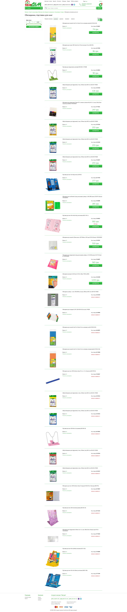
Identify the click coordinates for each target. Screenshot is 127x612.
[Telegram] (74, 4)
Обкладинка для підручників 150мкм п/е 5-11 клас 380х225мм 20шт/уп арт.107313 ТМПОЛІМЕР (80, 530)
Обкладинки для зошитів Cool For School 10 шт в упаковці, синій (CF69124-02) (79, 327)
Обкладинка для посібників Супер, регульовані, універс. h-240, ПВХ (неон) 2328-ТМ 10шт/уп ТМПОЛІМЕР (82, 197)
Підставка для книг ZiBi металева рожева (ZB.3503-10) (74, 507)
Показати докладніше (67, 28)
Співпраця (64, 1)
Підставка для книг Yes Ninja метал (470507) (72, 174)
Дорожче (61, 18)
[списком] (101, 20)
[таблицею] (98, 20)
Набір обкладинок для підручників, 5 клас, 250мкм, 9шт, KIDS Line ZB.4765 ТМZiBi (80, 121)
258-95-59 (48, 4)
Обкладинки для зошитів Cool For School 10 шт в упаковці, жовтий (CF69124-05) (80, 23)
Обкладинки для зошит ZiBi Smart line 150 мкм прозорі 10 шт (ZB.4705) (78, 45)
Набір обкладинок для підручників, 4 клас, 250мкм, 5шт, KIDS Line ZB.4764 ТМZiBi (80, 410)
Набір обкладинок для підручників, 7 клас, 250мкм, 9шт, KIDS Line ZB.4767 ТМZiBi (80, 84)
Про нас (39, 597)
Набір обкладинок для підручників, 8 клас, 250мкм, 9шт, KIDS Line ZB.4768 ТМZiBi (80, 156)
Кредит (68, 1)
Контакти (59, 1)
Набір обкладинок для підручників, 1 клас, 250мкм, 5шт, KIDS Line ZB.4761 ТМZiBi (80, 393)
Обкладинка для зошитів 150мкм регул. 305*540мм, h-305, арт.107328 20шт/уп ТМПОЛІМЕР (82, 237)
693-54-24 (57, 4)
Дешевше (56, 18)
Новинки (73, 18)
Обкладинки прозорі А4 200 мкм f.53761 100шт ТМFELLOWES (76, 274)
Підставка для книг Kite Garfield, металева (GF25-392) (74, 548)
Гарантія (54, 1)
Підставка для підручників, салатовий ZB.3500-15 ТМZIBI (75, 67)
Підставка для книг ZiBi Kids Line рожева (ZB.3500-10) (74, 428)
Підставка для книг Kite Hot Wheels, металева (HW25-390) (75, 570)
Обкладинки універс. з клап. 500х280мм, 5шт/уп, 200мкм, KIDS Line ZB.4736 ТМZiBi (80, 291)
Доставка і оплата (48, 1)
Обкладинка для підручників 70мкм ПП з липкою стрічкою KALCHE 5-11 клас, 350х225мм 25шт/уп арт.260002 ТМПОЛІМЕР (82, 103)
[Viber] (72, 4)
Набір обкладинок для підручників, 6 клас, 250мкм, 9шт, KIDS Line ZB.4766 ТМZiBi (80, 468)
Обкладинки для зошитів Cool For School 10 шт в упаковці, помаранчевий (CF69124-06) (81, 349)
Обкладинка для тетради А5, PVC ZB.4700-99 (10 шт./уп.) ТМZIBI (76, 309)
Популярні (67, 18)
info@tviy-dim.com (70, 603)
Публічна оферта (74, 1)
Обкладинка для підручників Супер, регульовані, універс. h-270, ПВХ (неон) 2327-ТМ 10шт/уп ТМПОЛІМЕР (82, 255)
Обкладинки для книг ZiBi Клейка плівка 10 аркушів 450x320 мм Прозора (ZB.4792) (81, 485)
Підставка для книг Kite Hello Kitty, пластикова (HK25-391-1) (75, 215)
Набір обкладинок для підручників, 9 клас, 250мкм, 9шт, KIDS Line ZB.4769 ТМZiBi (80, 139)
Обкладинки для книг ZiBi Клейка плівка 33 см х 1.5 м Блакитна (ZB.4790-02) (79, 371)
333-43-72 (66, 4)
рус (86, 1)
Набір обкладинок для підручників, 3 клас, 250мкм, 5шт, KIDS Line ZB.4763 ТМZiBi (80, 450)
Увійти (100, 1)
